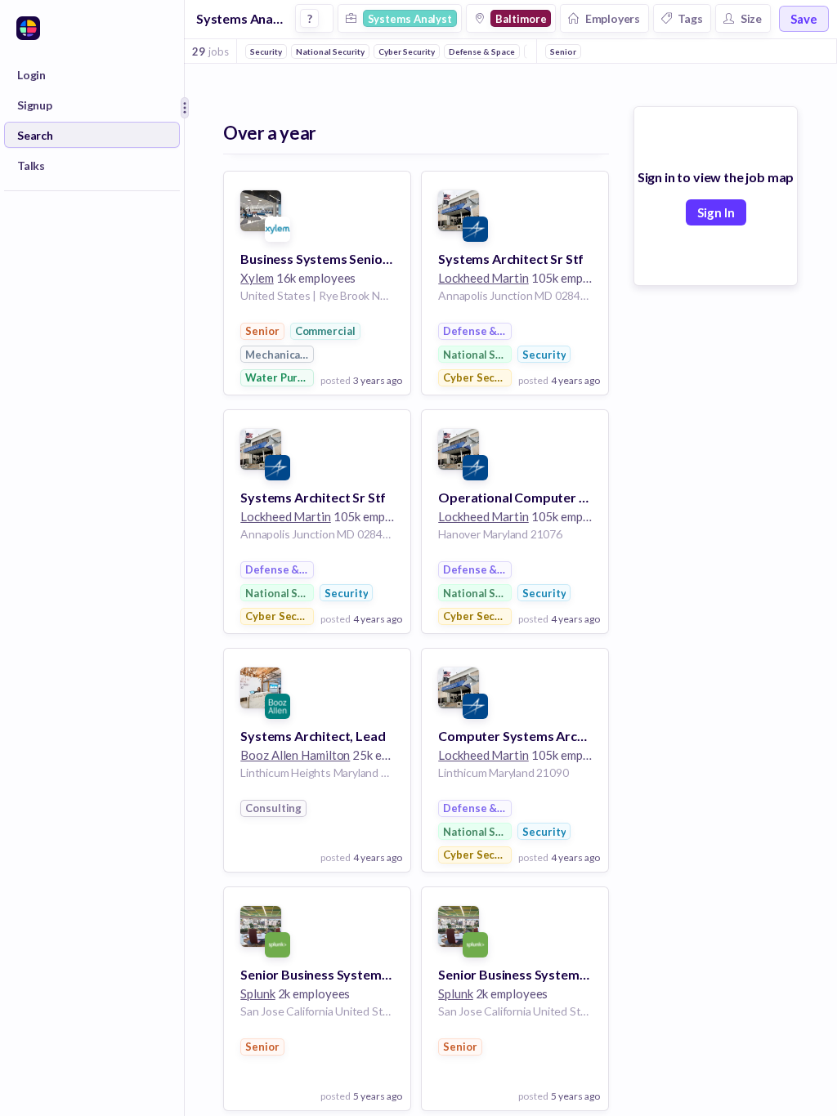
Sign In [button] (716, 212)
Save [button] (803, 18)
